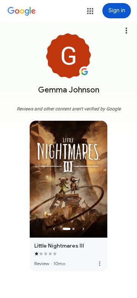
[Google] (22, 11)
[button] (90, 11)
